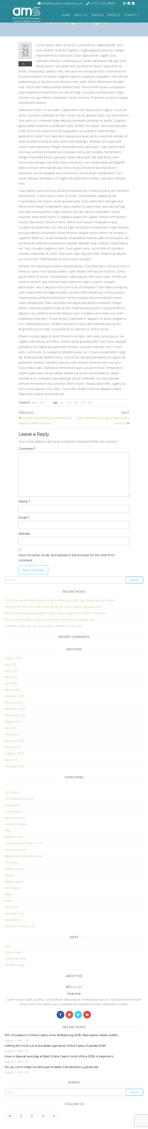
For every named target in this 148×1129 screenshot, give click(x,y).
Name (24, 501)
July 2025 (11, 728)
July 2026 (11, 664)
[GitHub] (43, 1116)
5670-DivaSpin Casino (19, 798)
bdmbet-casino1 (15, 818)
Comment (26, 448)
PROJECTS (114, 15)
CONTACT (130, 15)
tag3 (76, 402)
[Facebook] (60, 1015)
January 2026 (13, 702)
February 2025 (14, 741)
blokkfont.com (14, 837)
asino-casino (13, 805)
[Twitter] (78, 1015)
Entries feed (13, 952)
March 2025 (12, 734)
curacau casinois (15, 849)
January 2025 (13, 747)
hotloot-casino (14, 869)
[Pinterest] (32, 1116)
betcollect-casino (16, 824)
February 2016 (14, 766)
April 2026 (11, 683)
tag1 (62, 402)
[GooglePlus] (69, 1015)
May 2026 (11, 677)
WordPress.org (14, 965)
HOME (66, 15)
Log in (8, 946)
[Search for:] (74, 580)
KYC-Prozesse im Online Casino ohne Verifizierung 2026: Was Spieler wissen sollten (60, 600)
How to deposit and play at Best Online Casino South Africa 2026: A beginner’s (56, 613)
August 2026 (13, 658)
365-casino (12, 792)
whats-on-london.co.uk (20, 926)
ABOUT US (80, 15)
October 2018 (14, 753)
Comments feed (15, 958)
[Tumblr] (54, 1116)
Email (23, 517)
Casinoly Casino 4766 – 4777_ (24, 843)
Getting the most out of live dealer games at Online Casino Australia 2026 (53, 607)
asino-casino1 (14, 811)
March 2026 (12, 690)
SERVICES (97, 15)
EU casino (11, 862)
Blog (34, 402)
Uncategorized (14, 913)
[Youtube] (87, 1015)
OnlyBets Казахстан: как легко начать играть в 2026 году (43, 626)
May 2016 (11, 760)
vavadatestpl (13, 920)
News (42, 402)
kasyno (9, 875)
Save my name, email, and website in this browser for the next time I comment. (66, 557)
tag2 (69, 402)
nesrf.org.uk (13, 888)
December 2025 (15, 709)
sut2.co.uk (11, 907)
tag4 (83, 402)
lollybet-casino (14, 881)
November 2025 (15, 715)
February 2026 (14, 696)
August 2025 (13, 721)
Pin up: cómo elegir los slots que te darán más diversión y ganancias (49, 619)
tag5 (89, 402)
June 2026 (11, 670)
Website (24, 533)
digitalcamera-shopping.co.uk (24, 856)
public (8, 900)
